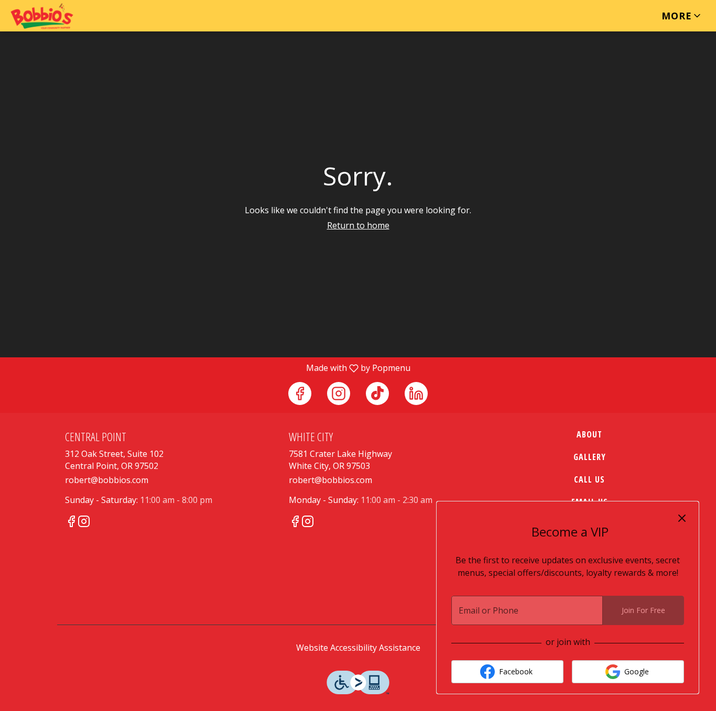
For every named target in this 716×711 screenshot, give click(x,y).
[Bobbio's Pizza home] (55, 16)
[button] (682, 15)
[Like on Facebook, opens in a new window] (299, 393)
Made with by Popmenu (209, 368)
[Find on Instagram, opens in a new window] (338, 393)
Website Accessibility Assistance (358, 647)
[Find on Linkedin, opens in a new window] (416, 393)
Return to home (358, 225)
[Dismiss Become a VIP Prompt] (682, 518)
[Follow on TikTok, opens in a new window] (377, 393)
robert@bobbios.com (106, 480)
